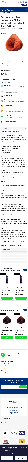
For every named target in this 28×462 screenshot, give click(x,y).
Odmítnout (7, 458)
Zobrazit (7, 298)
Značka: (6, 82)
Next (26, 270)
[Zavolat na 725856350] (18, 2)
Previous (24, 270)
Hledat (24, 4)
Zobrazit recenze (9, 357)
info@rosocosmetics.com (15, 410)
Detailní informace (10, 65)
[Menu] (26, 1)
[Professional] (7, 279)
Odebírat (23, 387)
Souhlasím (20, 458)
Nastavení (14, 453)
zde (9, 450)
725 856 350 (15, 412)
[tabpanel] (7, 286)
